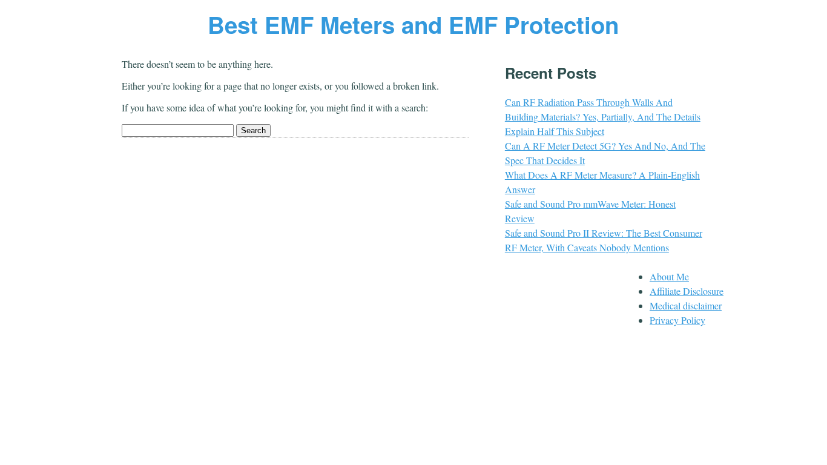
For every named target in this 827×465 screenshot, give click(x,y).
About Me (669, 276)
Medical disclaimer (686, 305)
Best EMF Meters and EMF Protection (413, 24)
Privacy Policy (677, 320)
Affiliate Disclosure (686, 291)
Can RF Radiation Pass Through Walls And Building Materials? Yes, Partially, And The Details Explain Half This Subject (602, 116)
